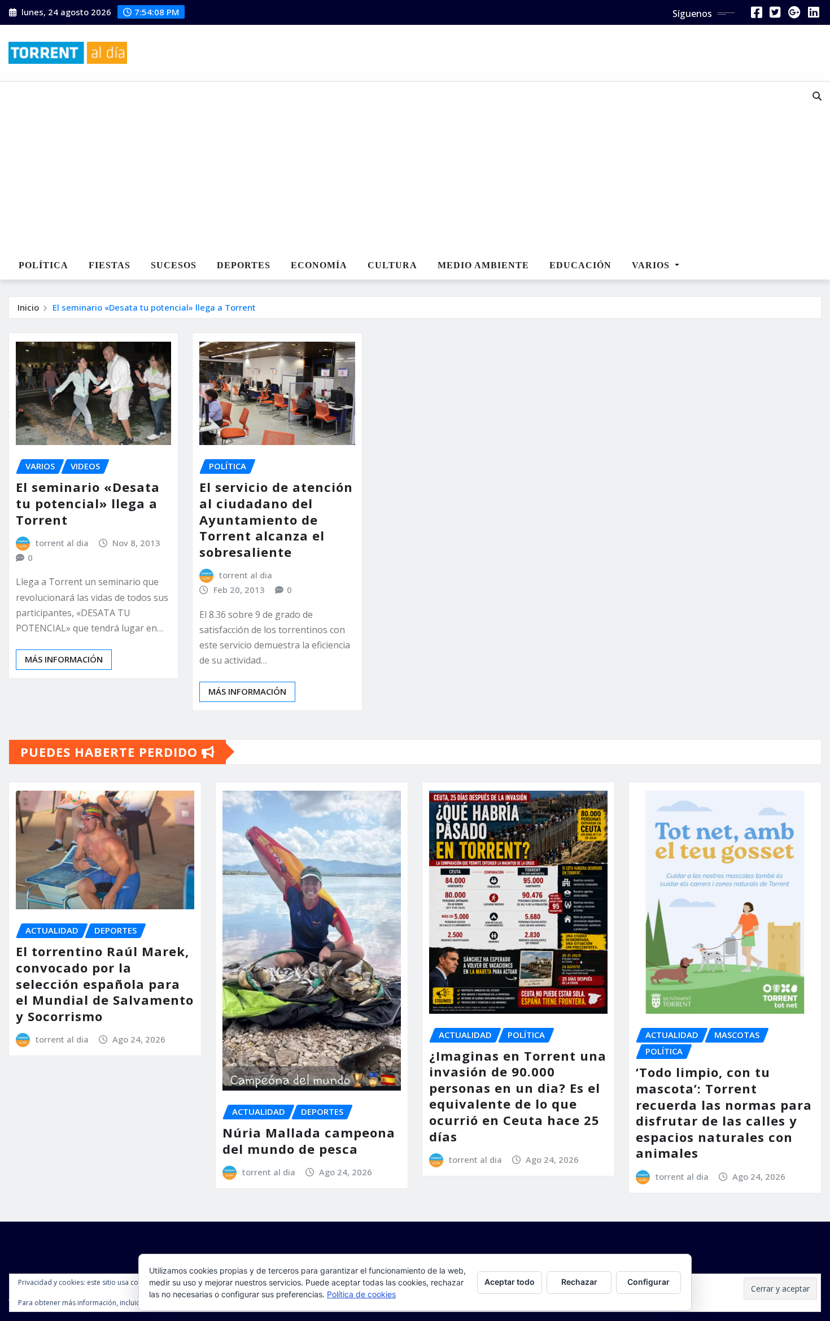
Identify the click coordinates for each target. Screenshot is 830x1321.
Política (43, 265)
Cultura (392, 265)
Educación (580, 265)
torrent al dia (62, 542)
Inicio (28, 307)
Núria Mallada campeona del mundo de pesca (308, 1140)
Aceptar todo (509, 1282)
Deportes (243, 265)
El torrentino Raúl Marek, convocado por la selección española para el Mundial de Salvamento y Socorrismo (105, 983)
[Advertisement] (380, 167)
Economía (319, 265)
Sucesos (173, 265)
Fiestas (109, 265)
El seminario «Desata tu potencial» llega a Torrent (154, 307)
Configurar (648, 1282)
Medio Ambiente (483, 265)
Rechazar (579, 1282)
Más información (64, 659)
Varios (652, 265)
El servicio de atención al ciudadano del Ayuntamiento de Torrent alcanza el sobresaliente (276, 519)
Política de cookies (361, 1294)
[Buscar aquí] (817, 96)
